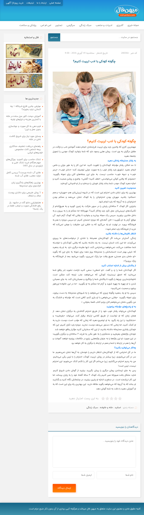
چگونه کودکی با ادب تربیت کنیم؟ (94, 61)
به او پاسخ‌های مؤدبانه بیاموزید (121, 306)
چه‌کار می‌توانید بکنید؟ (125, 347)
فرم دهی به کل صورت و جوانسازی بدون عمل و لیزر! (24, 128)
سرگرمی (71, 25)
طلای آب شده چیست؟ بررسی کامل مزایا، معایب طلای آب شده (23, 174)
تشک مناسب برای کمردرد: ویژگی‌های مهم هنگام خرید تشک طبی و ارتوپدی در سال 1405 (24, 162)
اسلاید (118, 407)
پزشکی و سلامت (27, 25)
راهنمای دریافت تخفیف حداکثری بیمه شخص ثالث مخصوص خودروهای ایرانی (26, 149)
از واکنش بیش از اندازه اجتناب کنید (119, 265)
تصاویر (58, 25)
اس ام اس (46, 25)
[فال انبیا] (24, 87)
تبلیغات (30, 3)
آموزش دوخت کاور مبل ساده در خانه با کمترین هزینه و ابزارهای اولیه (23, 118)
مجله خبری (133, 25)
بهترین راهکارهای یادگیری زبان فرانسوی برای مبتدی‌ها (26, 184)
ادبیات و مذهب (104, 25)
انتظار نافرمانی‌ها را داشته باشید (121, 233)
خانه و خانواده (106, 407)
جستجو (54, 37)
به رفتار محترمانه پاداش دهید (122, 160)
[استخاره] (24, 57)
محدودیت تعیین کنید (125, 188)
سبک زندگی (85, 25)
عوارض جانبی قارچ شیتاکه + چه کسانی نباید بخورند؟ (25, 108)
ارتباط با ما (42, 3)
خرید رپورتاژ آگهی (15, 3)
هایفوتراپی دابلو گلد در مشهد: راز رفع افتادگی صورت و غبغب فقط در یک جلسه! (25, 206)
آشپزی (119, 25)
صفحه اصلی (55, 3)
